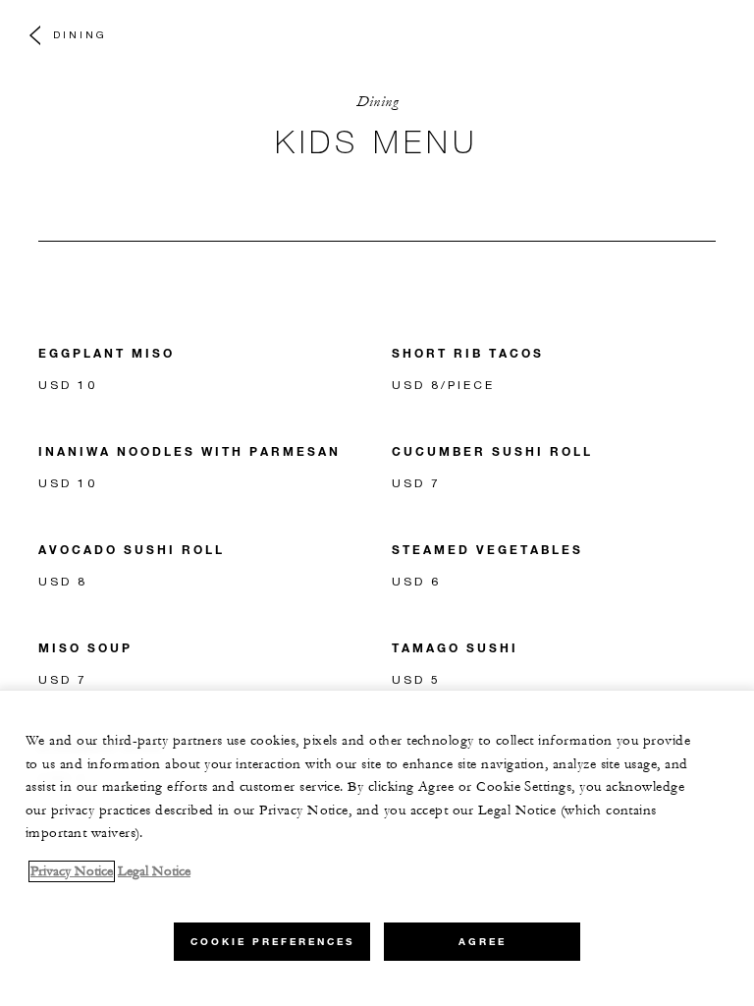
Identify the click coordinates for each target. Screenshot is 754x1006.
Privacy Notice (71, 871)
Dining (80, 34)
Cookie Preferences (272, 941)
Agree (482, 941)
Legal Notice (154, 871)
